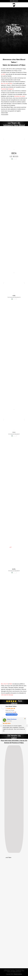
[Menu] (2, 5)
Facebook (3, 89)
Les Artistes (7, 970)
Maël (11, 83)
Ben (2, 83)
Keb (7, 83)
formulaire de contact (19, 96)
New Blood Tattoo (11, 706)
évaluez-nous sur (10, 714)
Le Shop (13, 970)
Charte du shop (20, 970)
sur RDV (3, 74)
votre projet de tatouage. (7, 694)
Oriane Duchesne (12, 719)
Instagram (10, 89)
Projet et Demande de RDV (14, 971)
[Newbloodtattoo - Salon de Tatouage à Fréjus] (14, 5)
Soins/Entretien (19, 969)
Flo (4, 83)
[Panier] (26, 4)
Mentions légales (9, 969)
